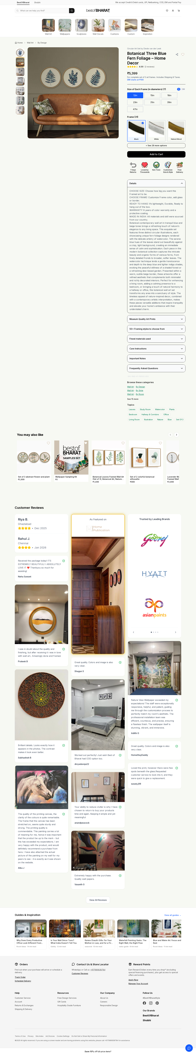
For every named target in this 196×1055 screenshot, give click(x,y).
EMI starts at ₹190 (135, 80)
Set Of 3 (179, 419)
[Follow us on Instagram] (150, 1003)
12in (135, 95)
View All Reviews (98, 900)
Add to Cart (156, 154)
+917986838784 (97, 970)
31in (152, 102)
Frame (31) (132, 117)
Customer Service (23, 998)
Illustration (148, 419)
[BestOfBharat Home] (98, 10)
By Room (140, 394)
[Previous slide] (133, 632)
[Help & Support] (189, 1048)
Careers (103, 1002)
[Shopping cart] (178, 10)
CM (183, 89)
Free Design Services (67, 998)
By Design (42, 43)
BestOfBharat (23, 2)
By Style (139, 390)
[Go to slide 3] (155, 632)
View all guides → (172, 915)
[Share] (177, 54)
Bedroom (133, 414)
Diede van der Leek (152, 48)
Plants (172, 409)
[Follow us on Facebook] (144, 1003)
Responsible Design (109, 1005)
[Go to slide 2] (153, 632)
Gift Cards (61, 1002)
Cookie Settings (63, 1036)
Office (166, 414)
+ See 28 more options (156, 145)
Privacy (30, 1036)
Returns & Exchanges (24, 1005)
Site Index (39, 1036)
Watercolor (160, 409)
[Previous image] (32, 92)
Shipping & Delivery (23, 1009)
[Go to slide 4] (157, 632)
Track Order (20, 977)
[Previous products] (170, 434)
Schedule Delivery (23, 981)
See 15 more (132, 399)
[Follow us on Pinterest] (157, 1003)
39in (169, 102)
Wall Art (30, 43)
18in (169, 95)
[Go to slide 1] (151, 632)
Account (18, 1002)
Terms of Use (20, 1036)
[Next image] (114, 92)
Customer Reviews (80, 973)
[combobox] (42, 10)
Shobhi (37, 2)
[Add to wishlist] (182, 54)
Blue (170, 419)
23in (135, 102)
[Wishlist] (167, 10)
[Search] (72, 10)
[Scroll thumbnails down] (20, 168)
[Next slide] (175, 632)
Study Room (145, 409)
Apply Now (133, 980)
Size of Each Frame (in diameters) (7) (146, 89)
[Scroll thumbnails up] (20, 48)
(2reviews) (150, 67)
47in (135, 109)
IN (178, 89)
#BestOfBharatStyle (151, 998)
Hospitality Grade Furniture (69, 1005)
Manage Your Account (138, 983)
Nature (160, 419)
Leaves (132, 409)
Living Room (134, 419)
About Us (104, 998)
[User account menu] (173, 10)
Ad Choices (50, 1036)
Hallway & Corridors (150, 414)
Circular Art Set (133, 48)
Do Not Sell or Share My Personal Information (89, 1036)
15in (152, 95)
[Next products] (176, 434)
